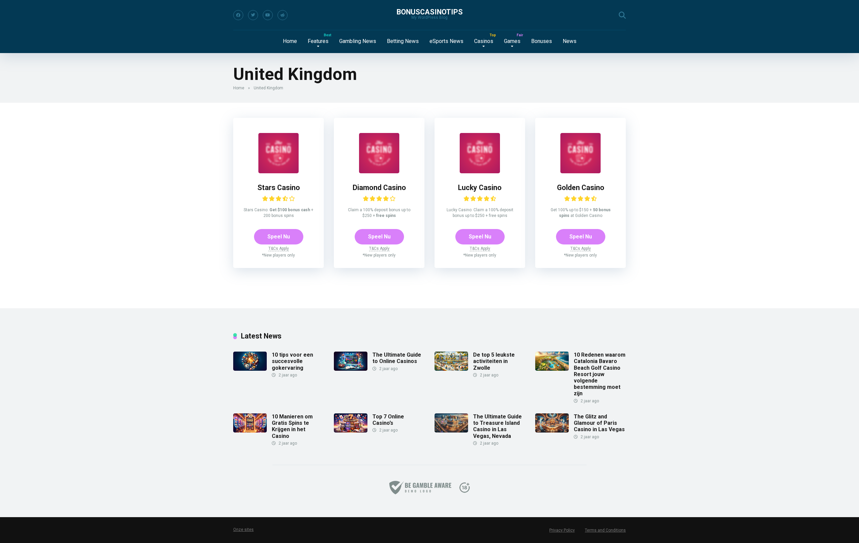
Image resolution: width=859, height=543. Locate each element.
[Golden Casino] (580, 171)
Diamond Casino (379, 187)
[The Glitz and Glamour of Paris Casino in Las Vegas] (552, 430)
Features (318, 41)
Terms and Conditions (605, 530)
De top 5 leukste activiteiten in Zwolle (494, 361)
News (569, 41)
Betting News (403, 41)
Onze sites (243, 529)
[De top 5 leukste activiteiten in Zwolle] (451, 369)
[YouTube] (268, 15)
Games (512, 41)
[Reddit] (282, 15)
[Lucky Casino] (480, 171)
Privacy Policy (562, 530)
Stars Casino (278, 187)
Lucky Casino (480, 187)
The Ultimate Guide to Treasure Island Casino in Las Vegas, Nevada (497, 426)
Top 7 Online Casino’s (388, 419)
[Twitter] (253, 15)
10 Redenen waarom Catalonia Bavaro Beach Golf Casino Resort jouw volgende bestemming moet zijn (599, 374)
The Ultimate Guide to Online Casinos (396, 358)
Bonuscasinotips (430, 11)
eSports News (446, 41)
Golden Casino (580, 187)
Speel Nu (278, 236)
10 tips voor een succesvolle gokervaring (292, 361)
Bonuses (541, 41)
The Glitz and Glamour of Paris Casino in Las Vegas (599, 423)
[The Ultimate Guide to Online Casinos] (350, 369)
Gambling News (357, 41)
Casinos (483, 41)
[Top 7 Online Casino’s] (350, 430)
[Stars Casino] (278, 171)
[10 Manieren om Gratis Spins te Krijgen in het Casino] (250, 430)
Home (290, 41)
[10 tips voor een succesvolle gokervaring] (250, 369)
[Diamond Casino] (379, 171)
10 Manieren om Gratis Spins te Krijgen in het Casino (292, 426)
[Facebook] (238, 15)
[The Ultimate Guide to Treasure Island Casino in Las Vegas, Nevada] (451, 430)
